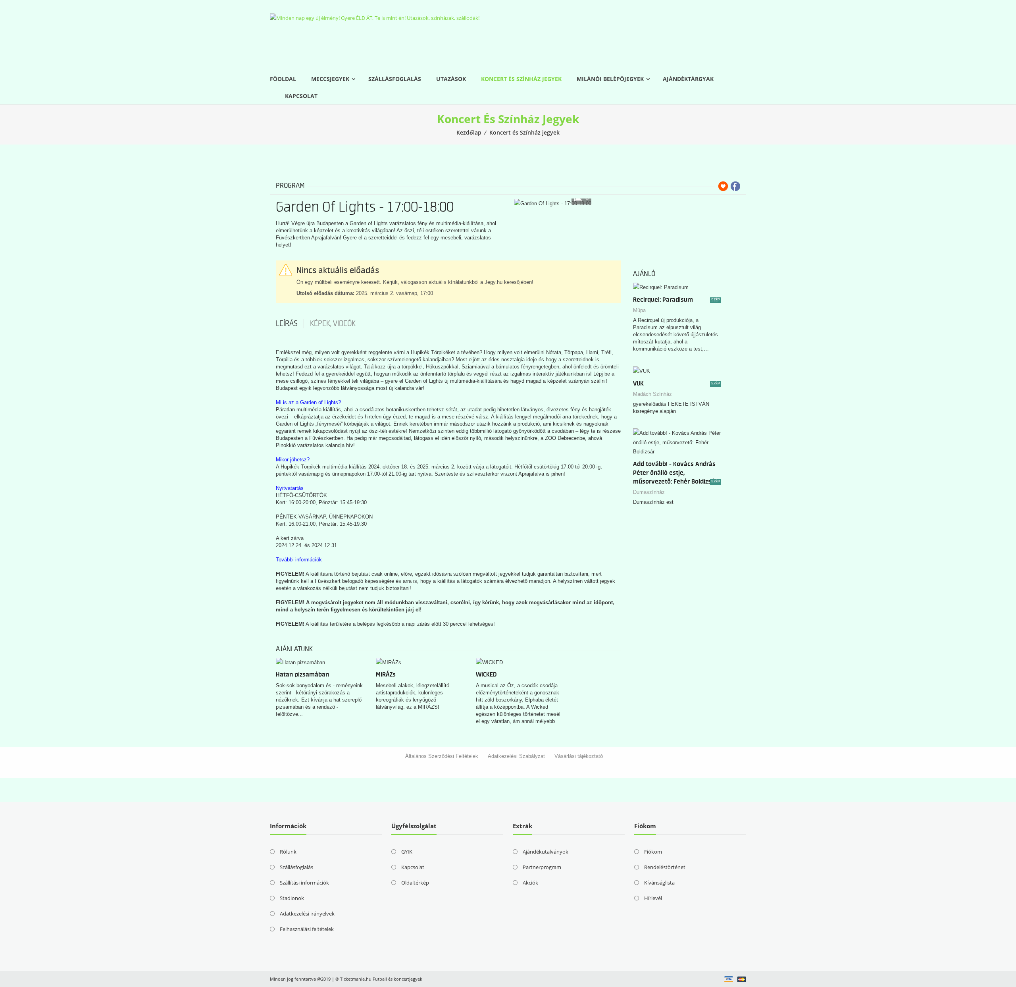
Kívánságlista (659, 882)
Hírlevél (653, 898)
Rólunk (288, 851)
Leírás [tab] (287, 323)
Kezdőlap (468, 132)
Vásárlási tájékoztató (578, 756)
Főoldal (283, 79)
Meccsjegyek (330, 79)
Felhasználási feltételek (307, 929)
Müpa (639, 310)
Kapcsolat (301, 96)
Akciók (530, 882)
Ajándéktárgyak (688, 79)
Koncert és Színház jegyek (521, 79)
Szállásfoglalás (394, 79)
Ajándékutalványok (545, 851)
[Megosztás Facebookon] (735, 186)
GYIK (406, 851)
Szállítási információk (304, 882)
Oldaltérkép (415, 882)
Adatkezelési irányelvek (307, 913)
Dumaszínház (649, 492)
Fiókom (653, 851)
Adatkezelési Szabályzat (516, 756)
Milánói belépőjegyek (610, 79)
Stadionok (292, 898)
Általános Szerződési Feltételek (441, 756)
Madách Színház (652, 394)
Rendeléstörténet (664, 867)
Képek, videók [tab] (333, 323)
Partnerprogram (542, 867)
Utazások (451, 79)
